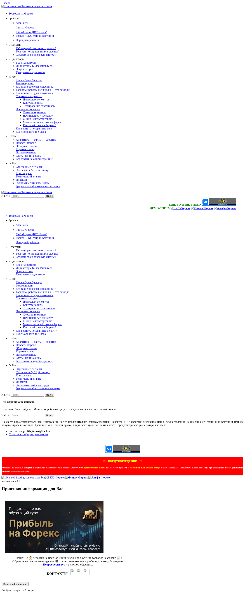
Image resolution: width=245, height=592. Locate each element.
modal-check (8, 481)
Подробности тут (54, 564)
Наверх (5, 2)
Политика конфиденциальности (28, 434)
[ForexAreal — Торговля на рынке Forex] (26, 6)
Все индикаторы (26, 62)
